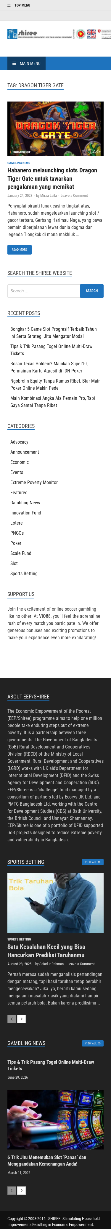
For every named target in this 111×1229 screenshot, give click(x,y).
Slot (14, 563)
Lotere (16, 523)
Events (16, 472)
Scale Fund (20, 553)
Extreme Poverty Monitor (34, 482)
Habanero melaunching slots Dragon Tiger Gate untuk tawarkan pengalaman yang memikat (52, 178)
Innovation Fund (25, 513)
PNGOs (17, 533)
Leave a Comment (74, 195)
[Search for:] (55, 291)
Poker (15, 543)
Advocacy (19, 442)
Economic (19, 462)
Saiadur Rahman (51, 964)
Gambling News (18, 163)
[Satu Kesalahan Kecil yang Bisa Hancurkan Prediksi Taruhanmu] (55, 903)
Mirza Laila (48, 195)
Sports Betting (24, 573)
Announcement (24, 452)
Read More (17, 248)
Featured (19, 492)
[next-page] (21, 1019)
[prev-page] (11, 1019)
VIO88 (45, 616)
